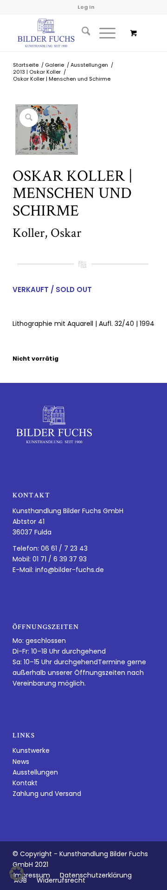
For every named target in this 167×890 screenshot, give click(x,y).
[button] (16, 873)
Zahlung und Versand (47, 793)
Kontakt (25, 783)
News (21, 761)
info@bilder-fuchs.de (69, 569)
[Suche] (81, 32)
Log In (86, 7)
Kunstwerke (31, 750)
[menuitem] (81, 32)
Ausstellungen (35, 772)
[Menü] (103, 32)
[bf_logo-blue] (69, 32)
